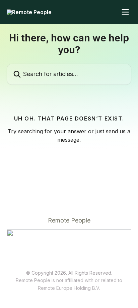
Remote (46, 288)
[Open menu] (125, 12)
